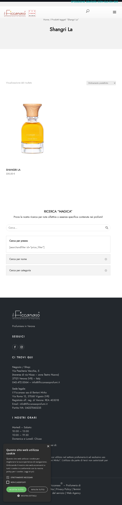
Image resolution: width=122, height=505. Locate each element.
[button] (8, 477)
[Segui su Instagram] (21, 347)
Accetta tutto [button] (16, 489)
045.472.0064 (20, 382)
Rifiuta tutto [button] (37, 489)
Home (46, 19)
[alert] (27, 473)
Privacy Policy (63, 489)
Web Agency (74, 493)
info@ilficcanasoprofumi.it (46, 382)
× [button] (48, 446)
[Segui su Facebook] (15, 347)
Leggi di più (29, 471)
